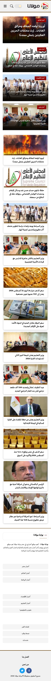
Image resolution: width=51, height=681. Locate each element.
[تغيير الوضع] (18, 6)
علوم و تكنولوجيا (25, 610)
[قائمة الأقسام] (5, 6)
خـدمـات (25, 640)
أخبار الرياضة (25, 580)
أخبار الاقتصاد (25, 597)
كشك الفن (25, 627)
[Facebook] (29, 670)
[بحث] (11, 6)
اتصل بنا (25, 657)
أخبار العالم (25, 573)
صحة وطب (25, 633)
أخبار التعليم (25, 603)
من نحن (25, 664)
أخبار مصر (25, 566)
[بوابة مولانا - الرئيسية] (37, 6)
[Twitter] (22, 670)
